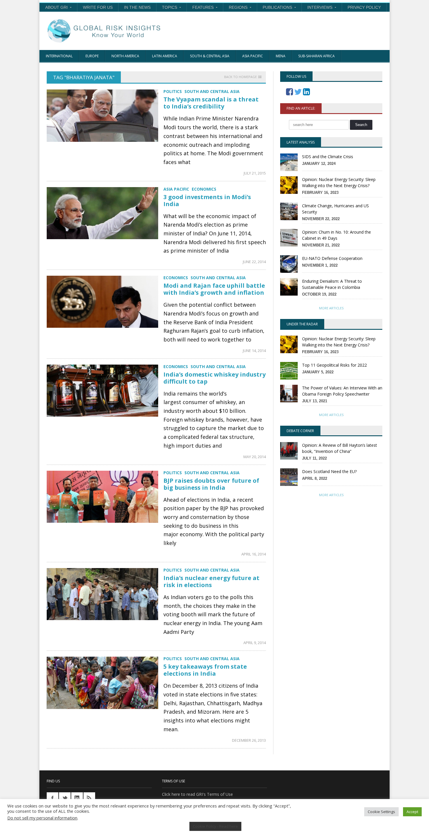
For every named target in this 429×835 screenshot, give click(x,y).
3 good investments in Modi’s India (207, 200)
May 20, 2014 (254, 456)
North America (125, 56)
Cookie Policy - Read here (215, 826)
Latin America (164, 56)
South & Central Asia (209, 56)
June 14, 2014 (254, 350)
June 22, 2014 (254, 261)
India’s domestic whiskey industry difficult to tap (214, 377)
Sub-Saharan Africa (316, 56)
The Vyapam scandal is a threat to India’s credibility (211, 102)
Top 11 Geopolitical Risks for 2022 (334, 365)
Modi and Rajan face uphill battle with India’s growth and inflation (214, 289)
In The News (137, 7)
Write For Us (98, 7)
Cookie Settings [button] (381, 811)
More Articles (331, 308)
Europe (92, 56)
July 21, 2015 (255, 173)
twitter (65, 798)
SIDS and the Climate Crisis (327, 156)
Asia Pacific (252, 56)
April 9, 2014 (254, 642)
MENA (280, 56)
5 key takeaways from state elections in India (205, 670)
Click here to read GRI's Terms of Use (197, 794)
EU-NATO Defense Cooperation (332, 258)
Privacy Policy (364, 7)
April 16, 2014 (253, 554)
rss (89, 798)
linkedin (77, 798)
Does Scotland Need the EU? (329, 471)
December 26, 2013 (249, 740)
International (59, 56)
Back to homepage (240, 77)
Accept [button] (412, 811)
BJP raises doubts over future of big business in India (211, 484)
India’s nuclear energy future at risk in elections (211, 581)
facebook (52, 798)
